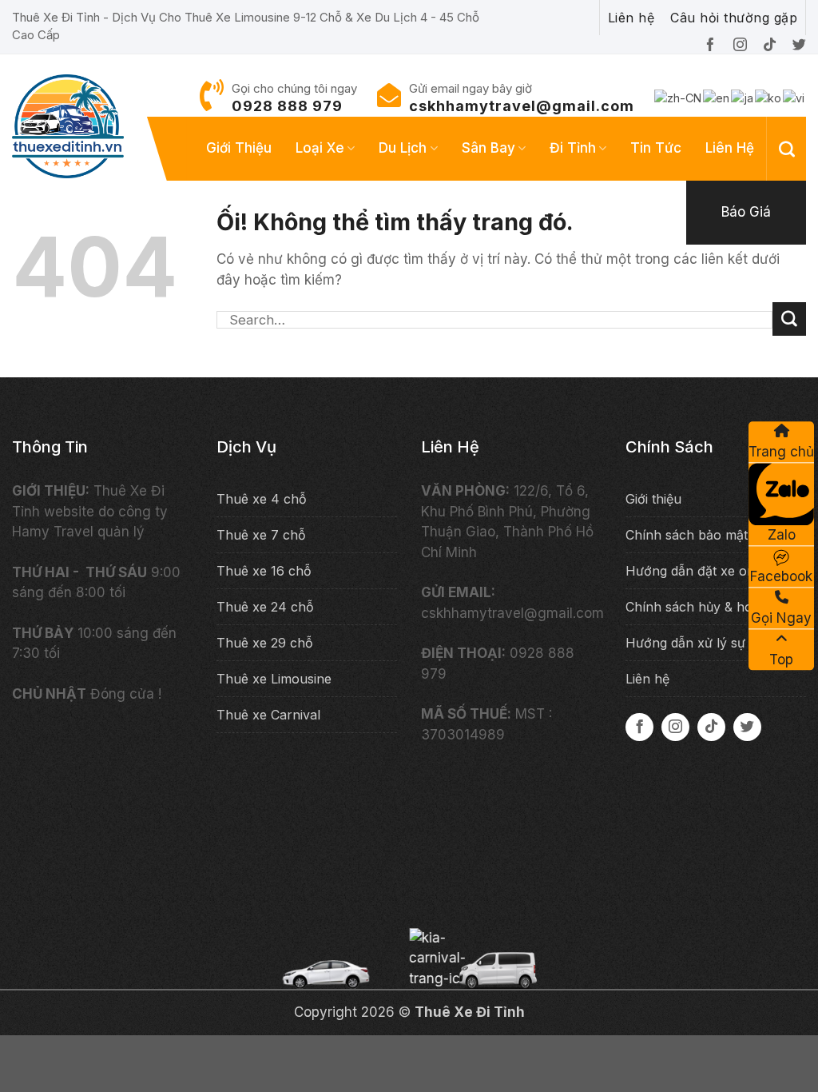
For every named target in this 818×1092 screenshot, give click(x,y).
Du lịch (403, 148)
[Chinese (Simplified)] (678, 97)
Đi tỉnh (573, 148)
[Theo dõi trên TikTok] (711, 727)
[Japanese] (743, 97)
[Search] (787, 148)
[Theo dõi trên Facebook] (639, 727)
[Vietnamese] (794, 97)
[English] (717, 97)
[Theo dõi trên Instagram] (675, 727)
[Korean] (769, 97)
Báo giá (746, 212)
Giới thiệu (239, 148)
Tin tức (655, 148)
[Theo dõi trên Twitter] (747, 727)
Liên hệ (729, 148)
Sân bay (488, 148)
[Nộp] (789, 319)
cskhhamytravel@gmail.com (521, 106)
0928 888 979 (287, 106)
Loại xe (320, 148)
